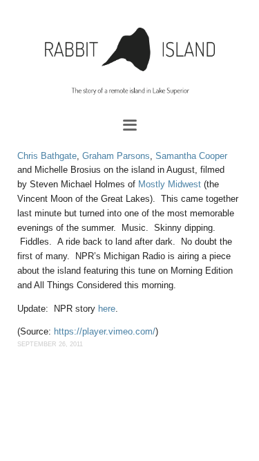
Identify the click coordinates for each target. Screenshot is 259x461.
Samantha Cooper (191, 156)
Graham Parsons (116, 156)
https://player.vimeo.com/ (104, 331)
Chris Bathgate (47, 156)
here (106, 308)
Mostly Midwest (169, 184)
